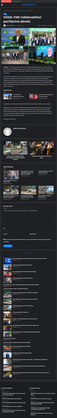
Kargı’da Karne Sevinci (9, 338)
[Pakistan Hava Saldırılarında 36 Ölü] (7, 96)
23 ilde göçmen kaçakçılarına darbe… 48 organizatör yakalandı (30, 359)
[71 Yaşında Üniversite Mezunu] (7, 314)
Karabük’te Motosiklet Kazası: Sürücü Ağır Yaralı (26, 325)
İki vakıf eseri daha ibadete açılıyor (22, 353)
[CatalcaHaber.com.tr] (28, 5)
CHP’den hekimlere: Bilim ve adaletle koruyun (45, 171)
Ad (4, 228)
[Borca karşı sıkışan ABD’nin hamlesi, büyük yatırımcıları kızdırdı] (7, 260)
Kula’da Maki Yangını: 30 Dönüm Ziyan (45, 196)
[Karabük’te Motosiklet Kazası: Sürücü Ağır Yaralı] (7, 327)
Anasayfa (6, 10)
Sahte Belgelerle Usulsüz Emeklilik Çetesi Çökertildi (26, 332)
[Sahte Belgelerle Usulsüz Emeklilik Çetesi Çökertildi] (7, 334)
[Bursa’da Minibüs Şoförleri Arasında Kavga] (34, 96)
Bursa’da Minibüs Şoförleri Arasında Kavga (21, 1)
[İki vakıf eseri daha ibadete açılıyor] (7, 355)
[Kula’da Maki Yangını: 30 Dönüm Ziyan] (46, 190)
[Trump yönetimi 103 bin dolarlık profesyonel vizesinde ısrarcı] (7, 368)
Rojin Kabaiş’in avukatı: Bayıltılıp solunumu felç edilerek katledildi (27, 172)
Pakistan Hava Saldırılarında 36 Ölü (22, 265)
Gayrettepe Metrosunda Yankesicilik (10, 181)
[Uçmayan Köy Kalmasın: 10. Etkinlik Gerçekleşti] (11, 190)
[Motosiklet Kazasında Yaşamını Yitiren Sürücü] (28, 190)
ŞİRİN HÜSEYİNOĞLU (10, 25)
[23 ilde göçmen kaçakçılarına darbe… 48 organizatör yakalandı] (7, 361)
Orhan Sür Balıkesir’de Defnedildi (22, 346)
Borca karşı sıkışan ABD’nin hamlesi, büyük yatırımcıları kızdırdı (30, 258)
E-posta (5, 234)
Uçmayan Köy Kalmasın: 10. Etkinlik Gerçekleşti (10, 196)
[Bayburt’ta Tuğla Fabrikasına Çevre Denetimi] (7, 321)
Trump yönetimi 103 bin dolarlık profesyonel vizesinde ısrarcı (29, 366)
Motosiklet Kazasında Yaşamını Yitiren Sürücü (27, 196)
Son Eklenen (28, 253)
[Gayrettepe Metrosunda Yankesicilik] (11, 175)
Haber (11, 10)
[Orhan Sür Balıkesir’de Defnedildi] (7, 348)
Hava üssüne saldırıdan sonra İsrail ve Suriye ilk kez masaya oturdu (31, 372)
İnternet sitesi (33, 234)
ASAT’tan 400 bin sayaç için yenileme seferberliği (16, 342)
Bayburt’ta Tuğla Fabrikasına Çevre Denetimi (25, 319)
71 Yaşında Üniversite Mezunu (20, 312)
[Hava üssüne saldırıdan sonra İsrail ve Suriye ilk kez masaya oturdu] (7, 374)
